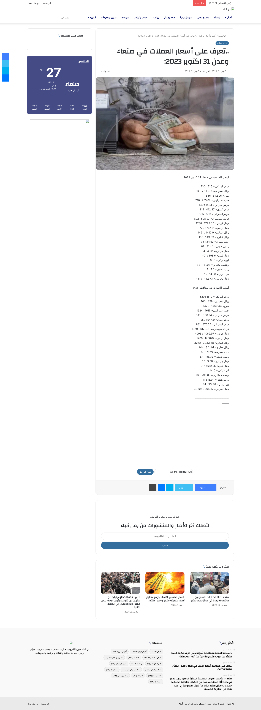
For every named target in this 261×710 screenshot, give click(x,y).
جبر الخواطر (154, 663)
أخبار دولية (139, 651)
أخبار (229, 17)
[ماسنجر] (161, 487)
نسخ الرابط (145, 471)
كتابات (138, 675)
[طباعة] (152, 487)
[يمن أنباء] (228, 9)
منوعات (125, 17)
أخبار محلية (204, 35)
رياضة (156, 17)
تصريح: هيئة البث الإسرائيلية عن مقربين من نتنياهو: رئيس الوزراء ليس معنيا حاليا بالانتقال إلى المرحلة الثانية (120, 602)
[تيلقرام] (57, 660)
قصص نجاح (154, 675)
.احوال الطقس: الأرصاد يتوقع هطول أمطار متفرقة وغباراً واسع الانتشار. (165, 599)
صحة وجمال (169, 17)
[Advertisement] (165, 435)
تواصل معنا (33, 3)
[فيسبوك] (66, 660)
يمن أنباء (183, 703)
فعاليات (112, 669)
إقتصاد (217, 17)
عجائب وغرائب (141, 17)
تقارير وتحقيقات (108, 17)
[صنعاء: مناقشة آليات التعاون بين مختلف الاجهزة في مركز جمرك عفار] (209, 583)
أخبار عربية (120, 651)
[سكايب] (169, 487)
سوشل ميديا (186, 17)
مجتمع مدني (203, 17)
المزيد (93, 17)
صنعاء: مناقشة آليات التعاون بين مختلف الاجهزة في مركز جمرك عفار (210, 599)
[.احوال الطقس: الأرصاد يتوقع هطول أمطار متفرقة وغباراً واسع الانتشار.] (164, 583)
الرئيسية (47, 3)
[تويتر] (61, 660)
